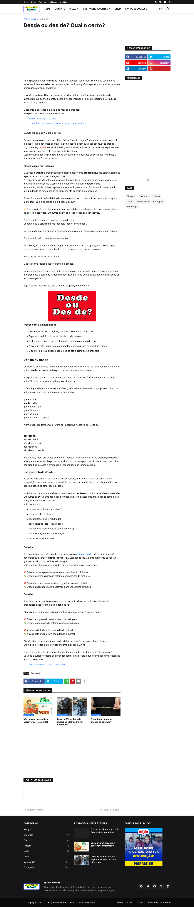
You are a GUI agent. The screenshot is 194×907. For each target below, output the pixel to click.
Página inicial (29, 19)
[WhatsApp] (66, 681)
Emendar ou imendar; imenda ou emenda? (102, 720)
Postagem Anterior (34, 809)
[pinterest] (170, 2)
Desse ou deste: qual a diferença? (47, 664)
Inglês (46, 851)
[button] (160, 8)
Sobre (33, 2)
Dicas (72, 8)
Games (156, 196)
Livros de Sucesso (136, 8)
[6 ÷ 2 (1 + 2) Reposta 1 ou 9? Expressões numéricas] (81, 833)
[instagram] (161, 886)
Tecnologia (132, 206)
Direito (46, 840)
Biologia (131, 196)
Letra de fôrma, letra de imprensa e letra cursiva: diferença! (70, 722)
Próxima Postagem (109, 809)
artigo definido (84, 554)
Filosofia (46, 845)
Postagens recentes (95, 8)
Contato (42, 2)
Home (25, 2)
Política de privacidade (58, 2)
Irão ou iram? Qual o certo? (43, 118)
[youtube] (165, 2)
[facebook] (156, 2)
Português (44, 19)
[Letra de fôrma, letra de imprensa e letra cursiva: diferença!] (81, 860)
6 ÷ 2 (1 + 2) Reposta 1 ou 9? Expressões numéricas (105, 830)
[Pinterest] (72, 681)
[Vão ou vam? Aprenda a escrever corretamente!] (81, 846)
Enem (118, 8)
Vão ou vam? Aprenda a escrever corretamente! (35, 720)
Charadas (144, 196)
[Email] (78, 681)
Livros (130, 201)
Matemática (143, 201)
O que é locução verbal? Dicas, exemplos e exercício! (57, 123)
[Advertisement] (71, 54)
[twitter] (160, 2)
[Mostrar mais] (84, 681)
